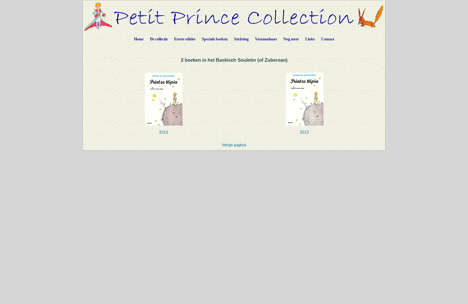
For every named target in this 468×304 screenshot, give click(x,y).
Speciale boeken (215, 39)
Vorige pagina (234, 145)
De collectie (159, 39)
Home (139, 39)
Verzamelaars (266, 39)
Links (310, 39)
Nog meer (291, 39)
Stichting (241, 39)
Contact (327, 39)
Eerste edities (184, 39)
